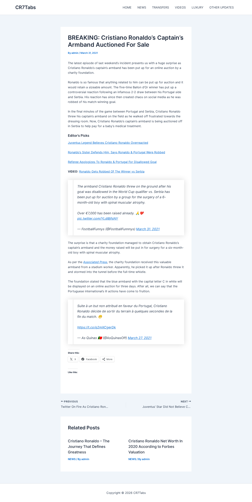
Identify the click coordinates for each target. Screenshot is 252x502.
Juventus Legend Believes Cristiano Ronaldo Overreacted (108, 142)
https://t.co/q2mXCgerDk (96, 327)
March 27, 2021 (139, 338)
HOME (127, 7)
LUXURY (197, 7)
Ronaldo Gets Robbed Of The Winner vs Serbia (111, 171)
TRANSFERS (160, 7)
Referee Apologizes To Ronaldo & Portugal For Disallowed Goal (112, 162)
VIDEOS (180, 7)
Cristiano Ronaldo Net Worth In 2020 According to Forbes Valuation (155, 446)
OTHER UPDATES (221, 7)
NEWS (141, 7)
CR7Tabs (25, 7)
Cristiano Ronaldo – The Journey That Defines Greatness (89, 446)
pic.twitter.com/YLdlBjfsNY (97, 218)
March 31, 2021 (148, 229)
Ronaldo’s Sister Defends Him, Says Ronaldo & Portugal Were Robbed (116, 152)
